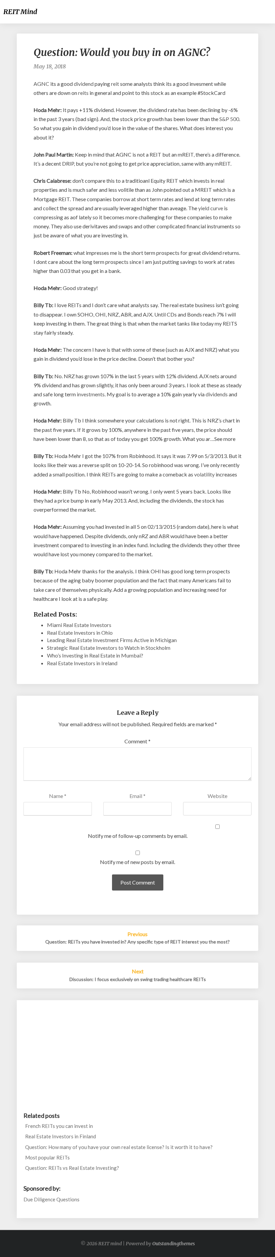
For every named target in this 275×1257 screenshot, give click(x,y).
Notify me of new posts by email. (137, 862)
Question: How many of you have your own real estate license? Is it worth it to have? (119, 1147)
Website (217, 796)
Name (57, 796)
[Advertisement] (137, 1054)
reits (83, 93)
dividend (84, 83)
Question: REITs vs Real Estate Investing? (72, 1168)
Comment (137, 741)
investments (91, 394)
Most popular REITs (47, 1157)
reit (115, 83)
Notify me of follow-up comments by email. (137, 836)
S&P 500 (229, 119)
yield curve (210, 208)
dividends (217, 394)
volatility (204, 474)
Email (137, 796)
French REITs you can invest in (59, 1126)
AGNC (41, 83)
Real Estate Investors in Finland (60, 1136)
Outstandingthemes (173, 1244)
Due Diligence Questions (51, 1199)
